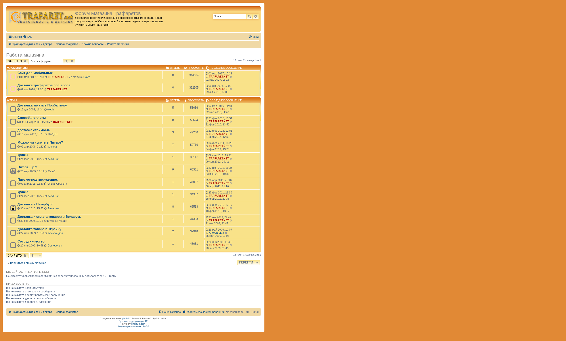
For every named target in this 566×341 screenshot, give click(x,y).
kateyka (52, 146)
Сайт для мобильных (35, 73)
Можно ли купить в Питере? (40, 142)
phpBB (125, 318)
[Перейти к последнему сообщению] (230, 76)
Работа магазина (25, 55)
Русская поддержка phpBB (133, 321)
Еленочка (53, 208)
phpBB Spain (138, 323)
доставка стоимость (33, 130)
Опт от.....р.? (27, 167)
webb (50, 109)
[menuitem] (27, 37)
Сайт (86, 77)
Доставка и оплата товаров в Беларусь (49, 216)
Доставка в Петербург (35, 204)
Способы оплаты (31, 117)
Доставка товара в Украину (39, 229)
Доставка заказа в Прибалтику (42, 105)
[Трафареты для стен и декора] (41, 16)
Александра (55, 233)
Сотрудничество (30, 241)
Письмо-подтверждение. (37, 179)
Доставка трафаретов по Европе (43, 85)
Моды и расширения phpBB (133, 326)
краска (22, 155)
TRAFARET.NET (58, 77)
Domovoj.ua (55, 245)
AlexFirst (53, 159)
